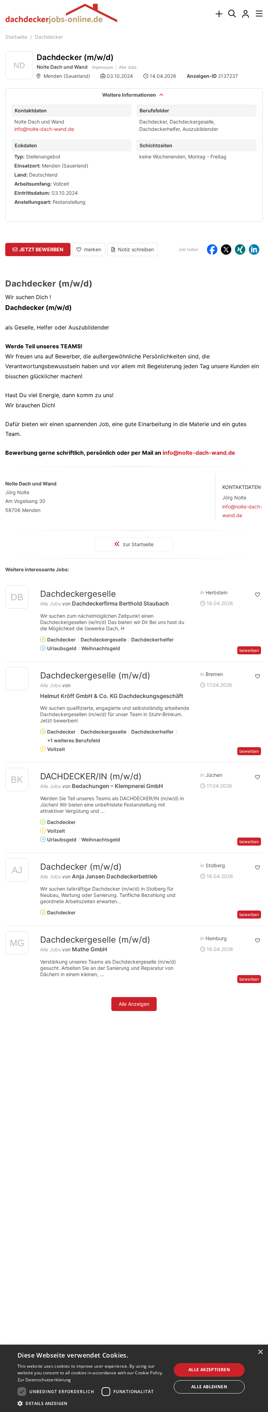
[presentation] (219, 14)
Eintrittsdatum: (32, 193)
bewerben (249, 650)
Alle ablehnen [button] (209, 1387)
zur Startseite (137, 544)
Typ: (19, 156)
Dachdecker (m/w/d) (81, 867)
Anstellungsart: (32, 202)
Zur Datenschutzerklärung (44, 1380)
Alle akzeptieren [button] (209, 1370)
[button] (37, 249)
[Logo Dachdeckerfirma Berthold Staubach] (17, 598)
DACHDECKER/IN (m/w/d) (91, 776)
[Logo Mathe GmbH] (17, 944)
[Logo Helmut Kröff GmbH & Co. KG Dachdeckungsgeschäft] (17, 678)
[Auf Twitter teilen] (226, 249)
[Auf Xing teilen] (240, 249)
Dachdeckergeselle (78, 594)
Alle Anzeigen (134, 1004)
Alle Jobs (127, 67)
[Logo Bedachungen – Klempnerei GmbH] (17, 781)
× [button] (260, 1352)
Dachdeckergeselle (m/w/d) (95, 675)
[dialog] (134, 1378)
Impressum (102, 67)
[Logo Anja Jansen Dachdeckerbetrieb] (17, 871)
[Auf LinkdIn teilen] (254, 249)
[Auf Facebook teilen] (212, 249)
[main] (134, 537)
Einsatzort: (27, 166)
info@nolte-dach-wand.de (44, 129)
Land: (21, 175)
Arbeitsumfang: (33, 184)
